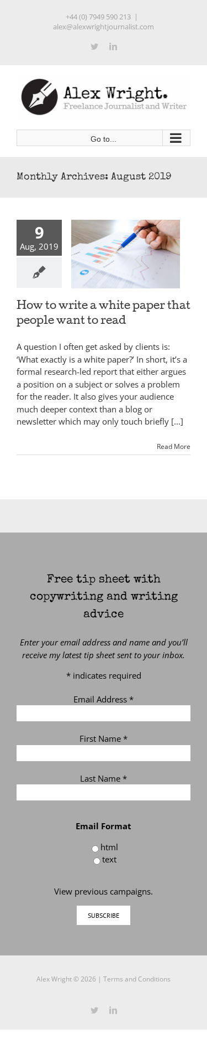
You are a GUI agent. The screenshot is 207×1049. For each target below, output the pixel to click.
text (109, 859)
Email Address (103, 699)
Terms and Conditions (137, 979)
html (109, 846)
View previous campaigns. (103, 891)
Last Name (103, 778)
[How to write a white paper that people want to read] (125, 254)
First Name (103, 738)
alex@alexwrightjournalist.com (103, 27)
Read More (173, 446)
